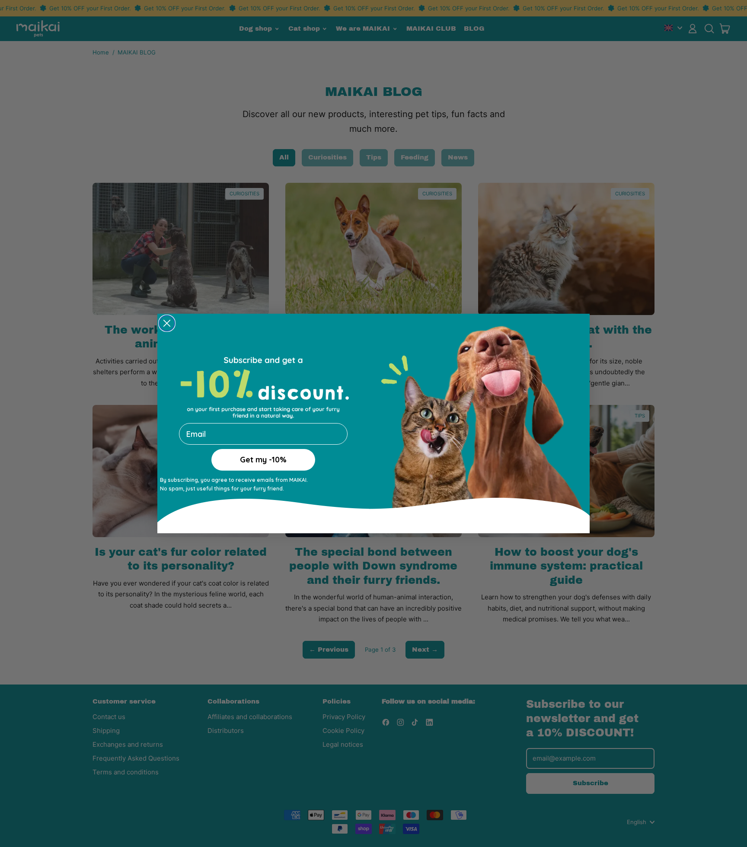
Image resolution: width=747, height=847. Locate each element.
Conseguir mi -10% (263, 469)
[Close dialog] (167, 325)
